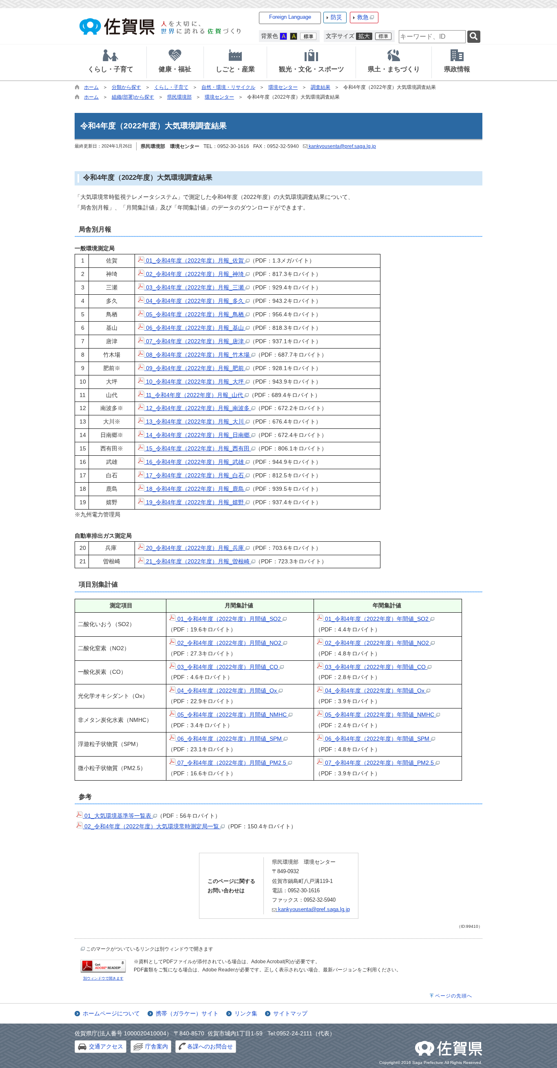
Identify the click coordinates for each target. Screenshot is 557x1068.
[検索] (473, 37)
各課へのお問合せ (210, 1046)
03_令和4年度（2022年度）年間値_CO (375, 667)
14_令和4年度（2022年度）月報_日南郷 (197, 435)
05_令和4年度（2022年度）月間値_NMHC (232, 714)
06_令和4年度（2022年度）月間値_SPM (229, 738)
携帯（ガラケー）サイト (187, 1013)
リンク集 (245, 1013)
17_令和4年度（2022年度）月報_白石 (194, 475)
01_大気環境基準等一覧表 (118, 815)
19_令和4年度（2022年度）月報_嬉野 (194, 502)
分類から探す (126, 87)
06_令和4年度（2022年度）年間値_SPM (377, 738)
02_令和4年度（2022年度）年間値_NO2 (377, 643)
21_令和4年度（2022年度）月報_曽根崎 (197, 561)
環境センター (283, 87)
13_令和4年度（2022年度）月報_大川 (194, 421)
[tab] (110, 62)
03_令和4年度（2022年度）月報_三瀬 (194, 287)
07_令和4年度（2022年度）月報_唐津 (194, 341)
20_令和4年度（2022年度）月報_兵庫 (194, 548)
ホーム (91, 87)
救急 (363, 17)
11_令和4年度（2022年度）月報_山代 (194, 395)
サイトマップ (290, 1013)
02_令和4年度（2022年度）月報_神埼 (194, 274)
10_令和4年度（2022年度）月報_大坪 (194, 381)
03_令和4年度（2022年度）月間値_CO (228, 667)
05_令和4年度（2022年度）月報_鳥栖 (194, 314)
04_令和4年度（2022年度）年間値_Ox (374, 690)
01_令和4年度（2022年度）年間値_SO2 (376, 619)
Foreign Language (290, 17)
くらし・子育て (171, 87)
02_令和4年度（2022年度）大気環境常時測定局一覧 (152, 826)
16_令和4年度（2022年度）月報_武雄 (194, 462)
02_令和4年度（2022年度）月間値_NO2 (229, 643)
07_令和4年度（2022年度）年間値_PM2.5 (379, 762)
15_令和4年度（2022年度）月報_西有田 (197, 448)
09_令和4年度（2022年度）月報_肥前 (194, 368)
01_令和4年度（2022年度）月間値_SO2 (229, 619)
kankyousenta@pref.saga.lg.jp (341, 146)
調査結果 (320, 87)
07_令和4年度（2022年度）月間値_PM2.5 (232, 762)
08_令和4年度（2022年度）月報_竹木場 (197, 354)
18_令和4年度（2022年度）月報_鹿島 (194, 488)
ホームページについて (111, 1013)
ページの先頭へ (453, 995)
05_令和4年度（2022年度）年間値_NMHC (379, 714)
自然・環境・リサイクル (228, 87)
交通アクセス (106, 1046)
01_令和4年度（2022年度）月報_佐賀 (194, 260)
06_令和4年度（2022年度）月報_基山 (194, 327)
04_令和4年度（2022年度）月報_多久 (194, 301)
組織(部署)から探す (133, 97)
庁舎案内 (156, 1046)
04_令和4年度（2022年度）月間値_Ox (227, 690)
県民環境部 (179, 97)
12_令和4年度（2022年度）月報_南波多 (197, 408)
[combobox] (432, 37)
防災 (336, 17)
